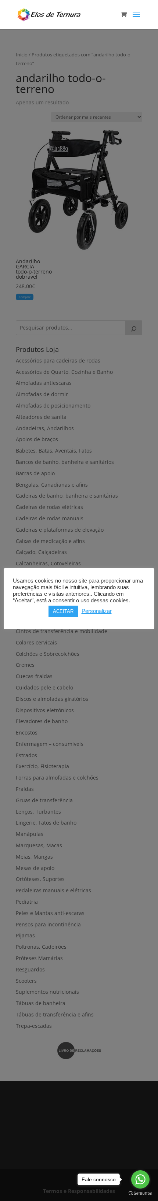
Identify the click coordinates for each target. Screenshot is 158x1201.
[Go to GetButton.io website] (140, 1193)
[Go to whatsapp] (140, 1179)
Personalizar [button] (97, 611)
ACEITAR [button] (63, 611)
